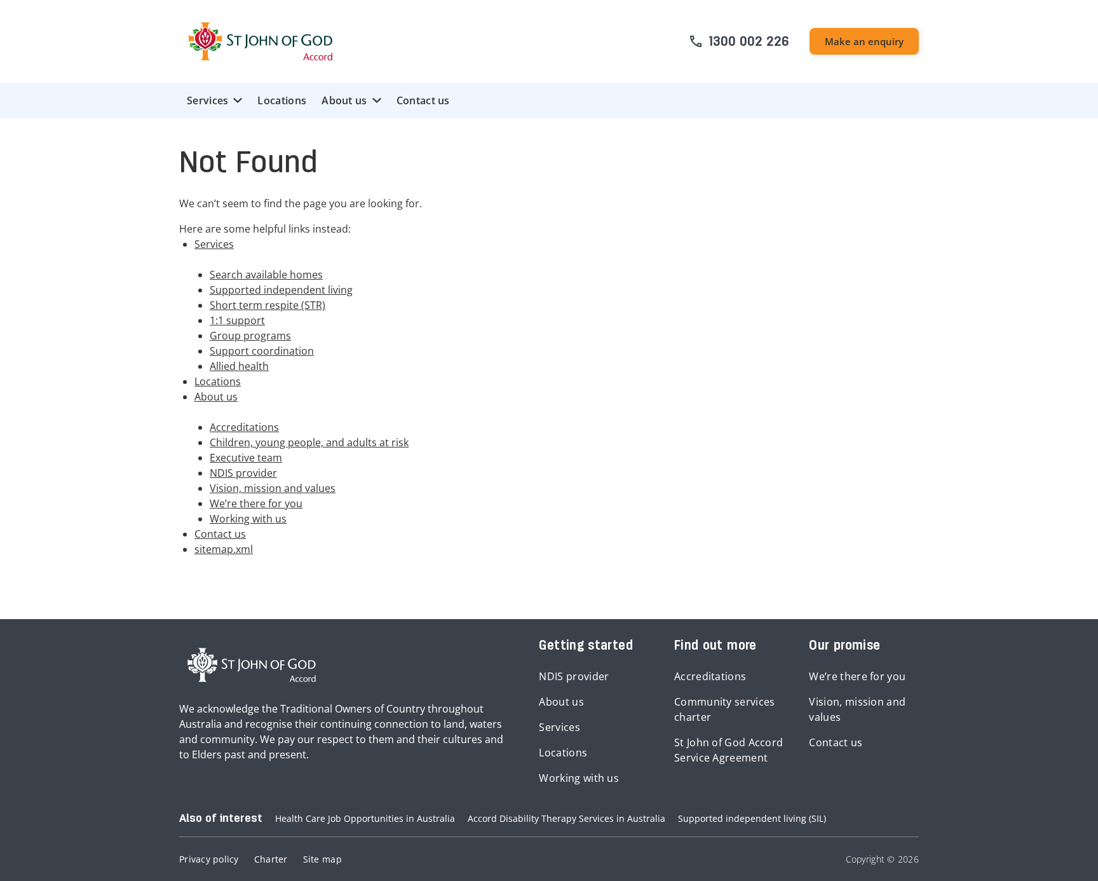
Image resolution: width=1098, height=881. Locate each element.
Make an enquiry (864, 41)
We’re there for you (256, 503)
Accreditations (244, 427)
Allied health (239, 366)
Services (207, 100)
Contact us (423, 100)
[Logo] (260, 41)
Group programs (250, 336)
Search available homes (266, 275)
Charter (271, 859)
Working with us (248, 519)
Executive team (246, 458)
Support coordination (262, 351)
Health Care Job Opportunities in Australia (365, 818)
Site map (322, 859)
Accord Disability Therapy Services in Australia (566, 818)
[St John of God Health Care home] (251, 665)
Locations (281, 100)
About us (344, 100)
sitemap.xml (223, 549)
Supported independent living (281, 290)
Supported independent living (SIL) (752, 818)
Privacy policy (209, 859)
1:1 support (237, 320)
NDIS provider (243, 473)
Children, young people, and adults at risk (309, 442)
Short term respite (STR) (267, 305)
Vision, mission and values (273, 488)
